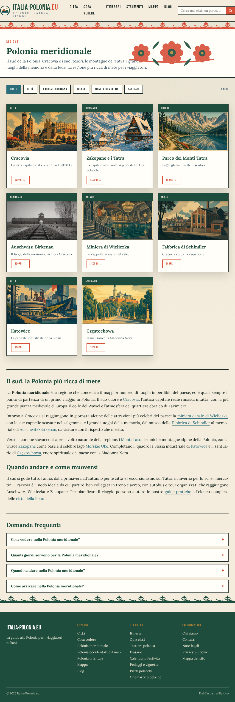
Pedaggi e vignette (144, 665)
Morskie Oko (97, 446)
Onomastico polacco (145, 677)
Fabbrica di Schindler (191, 422)
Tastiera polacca (142, 646)
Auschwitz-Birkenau (38, 429)
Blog (168, 6)
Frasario (136, 652)
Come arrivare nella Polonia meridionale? (47, 586)
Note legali (190, 646)
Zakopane (27, 446)
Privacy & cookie (195, 652)
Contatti (188, 639)
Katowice (199, 446)
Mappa (153, 6)
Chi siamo (190, 633)
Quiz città (137, 639)
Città (74, 6)
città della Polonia (32, 498)
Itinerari (113, 6)
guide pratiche (178, 491)
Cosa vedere (89, 10)
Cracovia (131, 399)
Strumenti (134, 6)
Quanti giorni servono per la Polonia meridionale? (54, 555)
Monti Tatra (132, 439)
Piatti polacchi (141, 671)
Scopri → (20, 180)
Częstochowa (29, 452)
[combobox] (203, 10)
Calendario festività (145, 658)
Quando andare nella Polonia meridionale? (48, 570)
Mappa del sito (193, 658)
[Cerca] (230, 10)
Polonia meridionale (92, 646)
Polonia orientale (90, 658)
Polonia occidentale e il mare (99, 652)
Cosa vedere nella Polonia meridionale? (45, 539)
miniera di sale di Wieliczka (202, 415)
